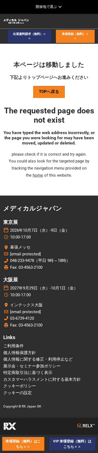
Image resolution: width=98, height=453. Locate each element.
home (38, 175)
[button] (29, 36)
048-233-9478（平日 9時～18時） (40, 260)
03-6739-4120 (22, 318)
